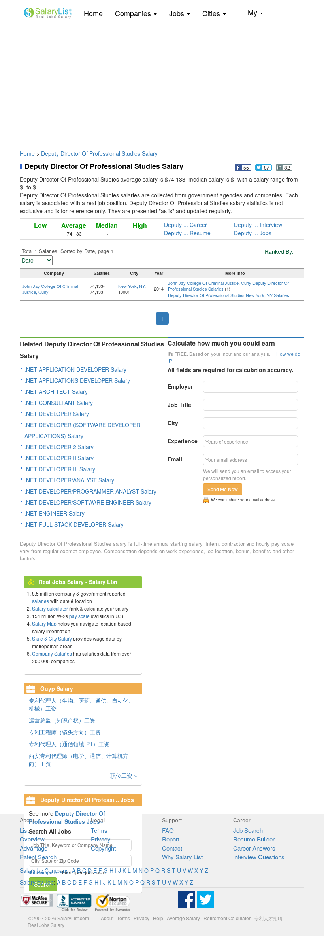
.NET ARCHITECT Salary (56, 391)
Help (158, 918)
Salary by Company (44, 870)
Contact (172, 848)
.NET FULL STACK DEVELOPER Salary (74, 524)
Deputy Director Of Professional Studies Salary (99, 153)
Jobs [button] (177, 13)
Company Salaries (52, 653)
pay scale (79, 616)
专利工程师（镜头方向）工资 (65, 732)
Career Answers (254, 848)
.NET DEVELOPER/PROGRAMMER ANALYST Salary (90, 491)
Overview (32, 839)
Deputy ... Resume (187, 233)
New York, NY (131, 286)
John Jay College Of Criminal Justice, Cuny (50, 289)
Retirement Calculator (227, 918)
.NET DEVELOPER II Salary (59, 458)
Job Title (179, 404)
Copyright (103, 848)
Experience (183, 441)
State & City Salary (52, 638)
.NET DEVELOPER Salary (56, 414)
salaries (40, 601)
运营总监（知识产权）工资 (62, 720)
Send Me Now (222, 489)
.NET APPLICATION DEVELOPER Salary (75, 369)
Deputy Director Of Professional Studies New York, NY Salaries (228, 295)
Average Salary (183, 918)
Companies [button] (134, 13)
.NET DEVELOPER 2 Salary (59, 447)
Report (170, 839)
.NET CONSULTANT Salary (58, 403)
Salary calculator (50, 608)
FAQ (168, 830)
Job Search (248, 830)
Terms (99, 830)
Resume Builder (254, 839)
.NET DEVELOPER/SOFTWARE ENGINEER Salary (87, 502)
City (173, 423)
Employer (180, 386)
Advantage (33, 848)
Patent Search (38, 857)
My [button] (253, 12)
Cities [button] (212, 13)
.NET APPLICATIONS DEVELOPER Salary (77, 380)
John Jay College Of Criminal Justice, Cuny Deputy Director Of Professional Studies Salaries (228, 286)
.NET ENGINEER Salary (54, 513)
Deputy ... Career (185, 225)
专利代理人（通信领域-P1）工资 (69, 744)
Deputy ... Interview (258, 225)
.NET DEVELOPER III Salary (59, 469)
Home (96, 13)
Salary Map (44, 623)
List (24, 830)
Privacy (101, 839)
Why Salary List (182, 857)
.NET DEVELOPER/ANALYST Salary (69, 480)
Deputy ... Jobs (252, 233)
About (107, 918)
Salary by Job (37, 882)
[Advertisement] (162, 84)
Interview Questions (258, 857)
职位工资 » (123, 775)
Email (175, 459)
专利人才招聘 (268, 918)
